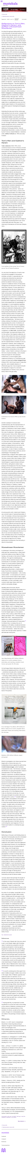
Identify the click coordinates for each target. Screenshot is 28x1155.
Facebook (4, 1136)
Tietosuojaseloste (6, 1145)
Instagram (4, 1139)
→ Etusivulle (4, 14)
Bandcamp (4, 1141)
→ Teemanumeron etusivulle (8, 16)
